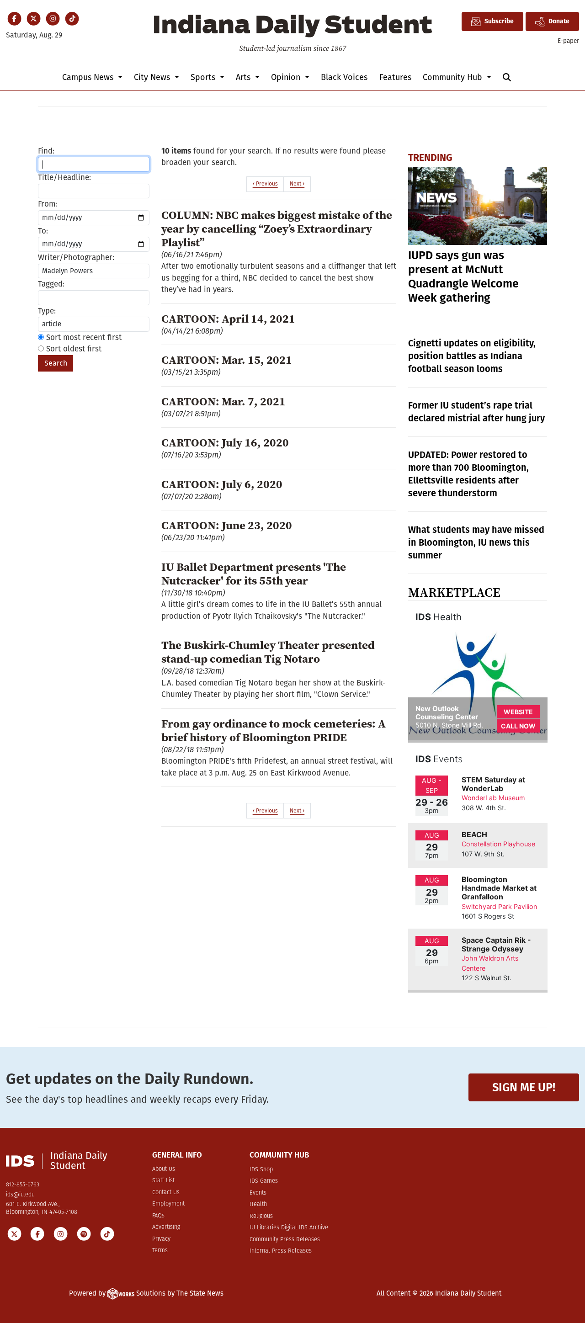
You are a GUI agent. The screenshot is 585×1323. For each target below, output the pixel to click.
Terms (160, 1251)
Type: (47, 311)
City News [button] (153, 77)
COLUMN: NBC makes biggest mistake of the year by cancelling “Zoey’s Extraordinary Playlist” (276, 228)
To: (43, 231)
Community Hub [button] (453, 77)
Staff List (163, 1181)
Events (258, 1193)
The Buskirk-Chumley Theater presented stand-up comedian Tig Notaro (268, 651)
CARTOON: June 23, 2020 (226, 525)
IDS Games (264, 1181)
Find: (46, 151)
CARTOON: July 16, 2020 (225, 442)
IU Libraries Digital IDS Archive (289, 1228)
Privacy (161, 1239)
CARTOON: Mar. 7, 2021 (223, 401)
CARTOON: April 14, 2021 (228, 318)
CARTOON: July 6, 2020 (221, 484)
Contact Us (166, 1192)
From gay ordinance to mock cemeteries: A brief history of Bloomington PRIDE (273, 730)
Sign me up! (523, 1087)
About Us (163, 1169)
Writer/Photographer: (76, 257)
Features (395, 77)
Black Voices (344, 77)
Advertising (166, 1227)
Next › (297, 184)
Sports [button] (204, 77)
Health (258, 1204)
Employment (168, 1204)
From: (47, 204)
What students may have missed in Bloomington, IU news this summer (476, 542)
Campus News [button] (89, 77)
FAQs (158, 1216)
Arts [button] (244, 77)
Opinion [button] (287, 77)
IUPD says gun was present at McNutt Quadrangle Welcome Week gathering (463, 277)
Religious (261, 1216)
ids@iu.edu (20, 1195)
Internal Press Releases (281, 1251)
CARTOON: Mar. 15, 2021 (226, 359)
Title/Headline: (64, 177)
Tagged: (51, 284)
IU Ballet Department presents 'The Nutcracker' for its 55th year (253, 573)
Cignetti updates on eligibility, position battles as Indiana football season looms (472, 356)
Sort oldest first (72, 349)
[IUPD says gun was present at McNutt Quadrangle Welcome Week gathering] (478, 206)
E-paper (568, 41)
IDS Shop (261, 1170)
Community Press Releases (285, 1240)
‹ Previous (265, 184)
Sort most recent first (83, 337)
